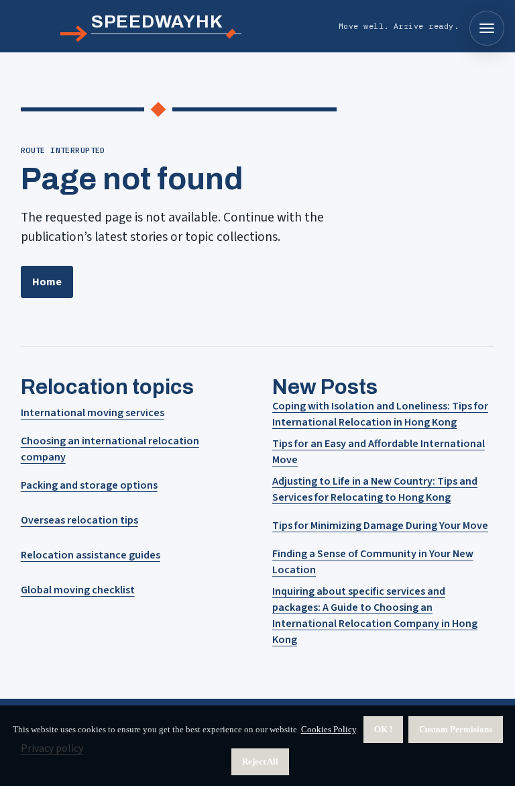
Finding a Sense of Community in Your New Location (372, 561)
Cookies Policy (328, 729)
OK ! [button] (383, 729)
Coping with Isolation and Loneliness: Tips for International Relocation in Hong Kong (380, 414)
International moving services (92, 412)
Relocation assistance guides (90, 555)
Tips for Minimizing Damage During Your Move (380, 525)
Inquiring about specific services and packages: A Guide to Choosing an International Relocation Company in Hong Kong (374, 615)
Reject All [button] (260, 761)
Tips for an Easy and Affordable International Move (378, 451)
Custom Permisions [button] (455, 729)
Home (47, 282)
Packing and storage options (89, 485)
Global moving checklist (78, 590)
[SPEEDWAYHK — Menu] (486, 28)
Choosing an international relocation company (110, 449)
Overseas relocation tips (79, 520)
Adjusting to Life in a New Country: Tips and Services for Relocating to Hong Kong (374, 489)
